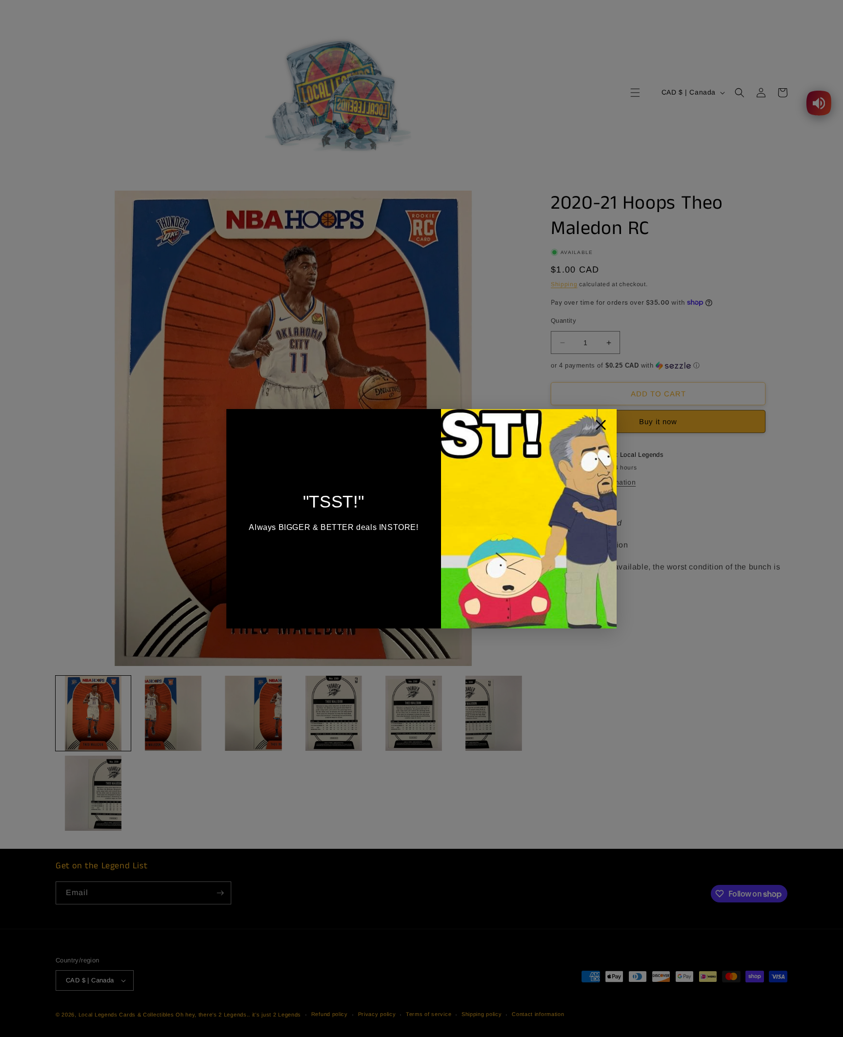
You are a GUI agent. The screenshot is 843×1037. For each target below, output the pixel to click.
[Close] (601, 427)
